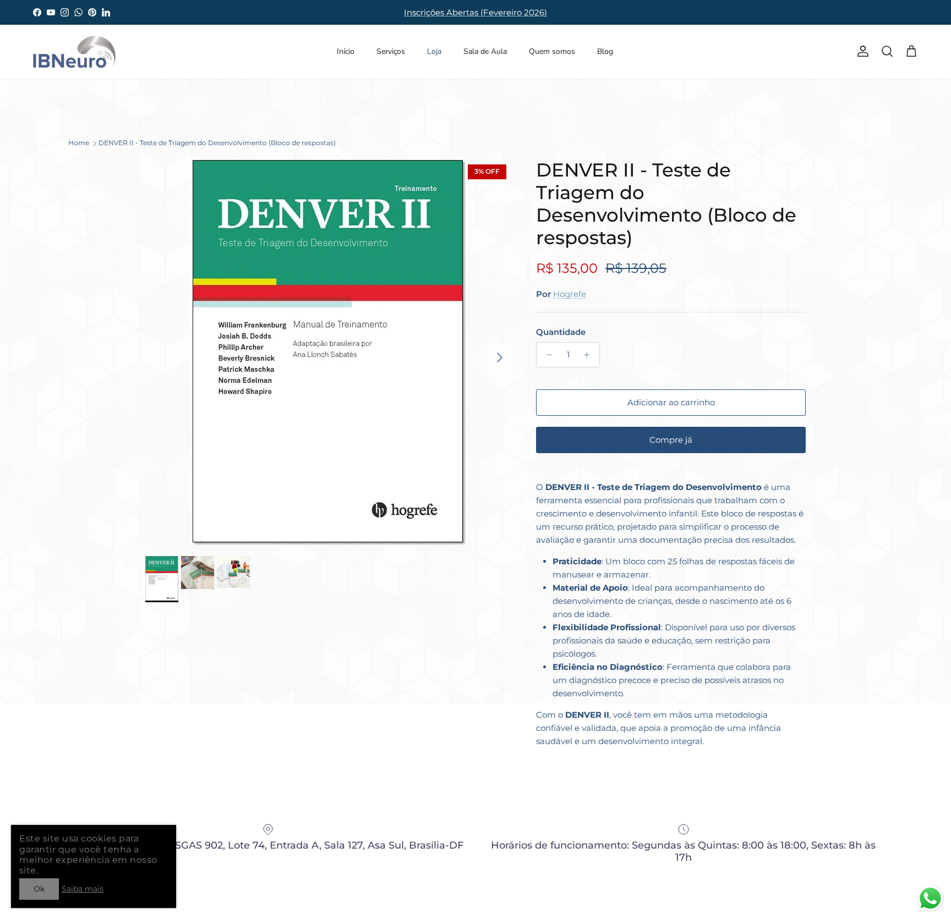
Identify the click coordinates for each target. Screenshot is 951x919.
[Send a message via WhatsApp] (930, 898)
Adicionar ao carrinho (671, 402)
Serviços (390, 51)
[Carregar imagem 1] (328, 352)
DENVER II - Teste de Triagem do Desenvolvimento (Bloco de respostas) (217, 143)
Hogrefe (569, 294)
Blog (605, 51)
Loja (434, 51)
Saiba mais (82, 889)
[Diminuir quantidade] (546, 355)
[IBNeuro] (74, 52)
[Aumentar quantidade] (589, 355)
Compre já (670, 439)
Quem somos (552, 51)
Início (345, 51)
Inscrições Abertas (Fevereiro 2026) (475, 12)
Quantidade (561, 332)
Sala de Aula (485, 51)
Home (78, 143)
